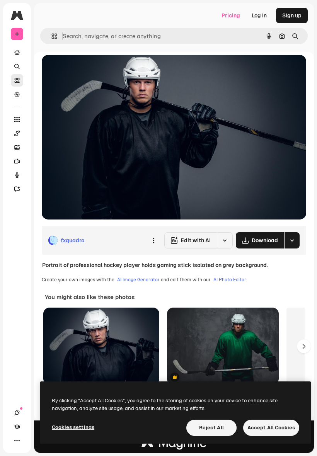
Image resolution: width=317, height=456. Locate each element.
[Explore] (17, 94)
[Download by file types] (292, 240)
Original (91, 69)
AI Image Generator (138, 280)
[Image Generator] (17, 147)
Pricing (231, 15)
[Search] (17, 66)
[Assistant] (17, 189)
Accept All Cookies (271, 427)
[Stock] (17, 80)
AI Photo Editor (229, 280)
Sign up (292, 15)
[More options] (153, 240)
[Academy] (17, 426)
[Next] (304, 346)
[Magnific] (173, 445)
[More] (17, 440)
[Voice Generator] (17, 175)
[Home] (17, 52)
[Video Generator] (17, 161)
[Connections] (17, 413)
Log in (259, 15)
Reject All (211, 427)
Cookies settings (73, 427)
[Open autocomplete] (51, 36)
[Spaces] (17, 133)
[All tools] (17, 119)
